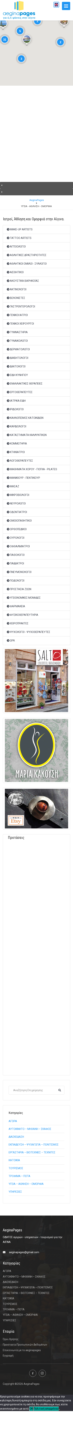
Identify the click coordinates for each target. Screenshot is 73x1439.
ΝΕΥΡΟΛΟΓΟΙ (17, 503)
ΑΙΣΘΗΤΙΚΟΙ (16, 272)
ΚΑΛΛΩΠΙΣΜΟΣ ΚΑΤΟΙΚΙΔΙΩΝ (26, 417)
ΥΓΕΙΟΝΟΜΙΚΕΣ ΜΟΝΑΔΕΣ (25, 597)
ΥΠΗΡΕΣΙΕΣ (15, 1191)
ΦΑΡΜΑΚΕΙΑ (17, 606)
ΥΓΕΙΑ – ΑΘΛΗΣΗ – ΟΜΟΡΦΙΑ (26, 1183)
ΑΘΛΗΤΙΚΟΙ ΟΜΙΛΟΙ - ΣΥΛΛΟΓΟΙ (28, 263)
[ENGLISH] (56, 4)
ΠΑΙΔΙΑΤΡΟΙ (16, 563)
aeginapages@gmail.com (24, 1252)
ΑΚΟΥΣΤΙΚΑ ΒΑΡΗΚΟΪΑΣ (24, 280)
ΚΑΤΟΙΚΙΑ (14, 1160)
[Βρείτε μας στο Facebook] (32, 1373)
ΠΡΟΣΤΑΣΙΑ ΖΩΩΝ (20, 589)
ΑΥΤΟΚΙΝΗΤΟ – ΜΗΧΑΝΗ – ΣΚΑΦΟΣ (30, 1128)
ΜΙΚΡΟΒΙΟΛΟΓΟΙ (19, 494)
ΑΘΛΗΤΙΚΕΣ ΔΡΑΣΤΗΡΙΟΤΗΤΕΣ (27, 255)
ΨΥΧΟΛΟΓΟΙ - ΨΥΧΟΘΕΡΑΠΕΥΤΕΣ (29, 631)
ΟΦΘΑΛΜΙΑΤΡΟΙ (19, 546)
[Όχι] (59, 1409)
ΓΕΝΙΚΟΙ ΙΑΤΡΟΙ (18, 315)
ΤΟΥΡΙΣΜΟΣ (16, 1168)
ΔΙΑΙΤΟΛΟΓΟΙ (17, 366)
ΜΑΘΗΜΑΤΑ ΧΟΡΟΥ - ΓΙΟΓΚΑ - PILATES (33, 469)
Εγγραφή (8, 1355)
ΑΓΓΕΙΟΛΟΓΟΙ (17, 246)
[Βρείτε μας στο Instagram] (42, 1373)
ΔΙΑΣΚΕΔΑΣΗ (17, 1136)
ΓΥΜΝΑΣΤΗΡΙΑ (18, 332)
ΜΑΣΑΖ (14, 486)
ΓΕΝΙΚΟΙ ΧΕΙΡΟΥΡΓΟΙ (21, 323)
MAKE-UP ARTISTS (21, 229)
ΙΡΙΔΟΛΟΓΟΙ (16, 409)
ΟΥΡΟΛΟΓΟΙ (16, 537)
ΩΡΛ (12, 640)
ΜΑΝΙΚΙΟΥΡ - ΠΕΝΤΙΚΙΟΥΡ (24, 477)
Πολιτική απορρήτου (46, 1408)
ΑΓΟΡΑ (13, 1121)
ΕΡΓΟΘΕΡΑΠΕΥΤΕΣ (21, 392)
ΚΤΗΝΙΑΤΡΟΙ (17, 452)
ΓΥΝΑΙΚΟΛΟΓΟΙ (18, 340)
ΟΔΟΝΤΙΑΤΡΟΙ (18, 512)
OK (31, 1408)
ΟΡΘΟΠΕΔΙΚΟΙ (18, 529)
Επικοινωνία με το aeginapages (22, 1350)
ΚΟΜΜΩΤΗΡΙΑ (18, 443)
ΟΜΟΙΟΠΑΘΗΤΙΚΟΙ (20, 520)
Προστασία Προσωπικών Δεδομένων (25, 1344)
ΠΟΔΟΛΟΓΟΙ (16, 580)
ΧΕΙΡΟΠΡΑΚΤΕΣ (18, 623)
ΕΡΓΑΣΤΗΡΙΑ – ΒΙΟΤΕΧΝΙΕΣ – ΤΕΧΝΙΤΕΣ (32, 1152)
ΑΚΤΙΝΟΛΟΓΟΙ (17, 289)
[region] (36, 144)
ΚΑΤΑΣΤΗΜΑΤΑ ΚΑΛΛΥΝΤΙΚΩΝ (28, 434)
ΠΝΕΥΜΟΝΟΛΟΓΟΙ (20, 572)
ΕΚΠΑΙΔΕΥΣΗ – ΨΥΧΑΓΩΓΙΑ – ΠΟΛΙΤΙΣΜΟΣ (34, 1144)
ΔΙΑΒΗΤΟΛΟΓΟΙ (18, 357)
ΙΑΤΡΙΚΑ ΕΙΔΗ (17, 400)
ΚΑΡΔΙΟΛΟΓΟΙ (17, 426)
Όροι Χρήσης (11, 1339)
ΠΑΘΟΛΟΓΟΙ (17, 554)
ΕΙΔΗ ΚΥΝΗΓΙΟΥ (18, 375)
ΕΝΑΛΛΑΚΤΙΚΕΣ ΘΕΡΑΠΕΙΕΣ (25, 383)
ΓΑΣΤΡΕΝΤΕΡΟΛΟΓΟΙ (22, 306)
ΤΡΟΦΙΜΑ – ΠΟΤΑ (19, 1176)
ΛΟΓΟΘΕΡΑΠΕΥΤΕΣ (21, 460)
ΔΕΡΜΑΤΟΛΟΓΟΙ (19, 349)
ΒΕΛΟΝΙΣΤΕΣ (17, 297)
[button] (36, 185)
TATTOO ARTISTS (20, 237)
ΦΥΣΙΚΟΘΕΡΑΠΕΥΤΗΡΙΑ (23, 614)
